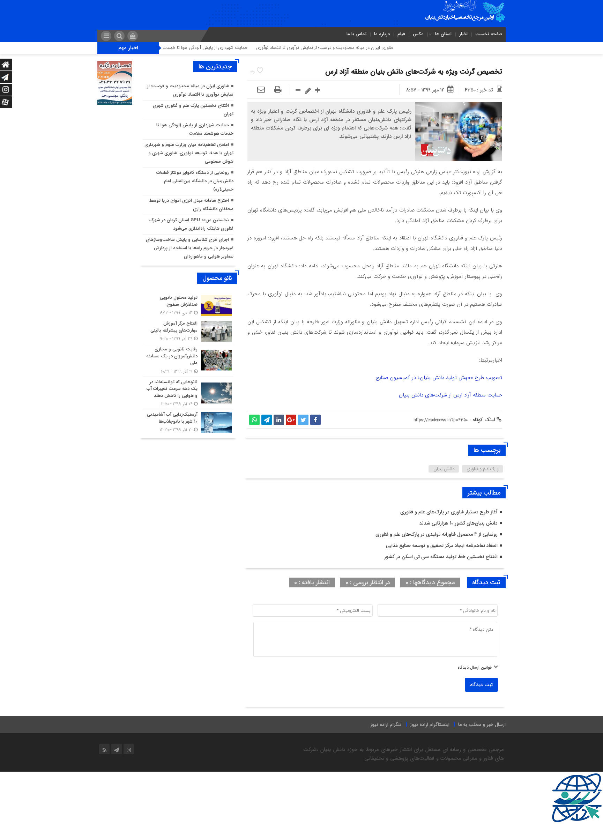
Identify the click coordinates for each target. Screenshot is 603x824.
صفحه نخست (488, 34)
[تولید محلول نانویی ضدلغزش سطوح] (188, 305)
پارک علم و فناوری (482, 469)
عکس (418, 34)
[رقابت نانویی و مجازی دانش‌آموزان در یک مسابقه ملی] (188, 360)
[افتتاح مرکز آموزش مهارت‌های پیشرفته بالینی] (188, 331)
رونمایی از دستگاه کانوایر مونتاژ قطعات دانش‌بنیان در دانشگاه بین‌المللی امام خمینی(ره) (194, 181)
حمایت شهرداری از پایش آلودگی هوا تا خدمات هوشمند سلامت (214, 47)
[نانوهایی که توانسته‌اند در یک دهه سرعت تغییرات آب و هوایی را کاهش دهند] (188, 393)
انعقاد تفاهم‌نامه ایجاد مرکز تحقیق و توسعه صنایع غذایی (442, 545)
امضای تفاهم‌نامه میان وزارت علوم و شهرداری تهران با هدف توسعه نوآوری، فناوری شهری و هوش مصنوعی (188, 153)
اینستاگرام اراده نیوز (429, 724)
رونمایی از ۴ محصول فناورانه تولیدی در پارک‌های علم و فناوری (436, 534)
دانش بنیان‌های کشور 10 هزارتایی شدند (458, 523)
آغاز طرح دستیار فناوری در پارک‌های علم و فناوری (449, 512)
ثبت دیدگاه (481, 685)
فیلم (401, 34)
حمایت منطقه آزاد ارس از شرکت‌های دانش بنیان (450, 395)
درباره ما (382, 34)
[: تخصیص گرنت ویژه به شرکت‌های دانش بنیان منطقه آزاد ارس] (261, 90)
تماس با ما (356, 34)
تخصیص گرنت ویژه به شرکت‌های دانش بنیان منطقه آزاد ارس (413, 71)
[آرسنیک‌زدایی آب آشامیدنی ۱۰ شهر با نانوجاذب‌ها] (188, 421)
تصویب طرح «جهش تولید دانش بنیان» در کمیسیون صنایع (439, 377)
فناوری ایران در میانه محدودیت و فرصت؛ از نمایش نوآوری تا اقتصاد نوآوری (349, 47)
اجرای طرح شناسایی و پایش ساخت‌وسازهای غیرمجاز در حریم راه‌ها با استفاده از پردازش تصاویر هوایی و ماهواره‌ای (189, 248)
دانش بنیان (443, 469)
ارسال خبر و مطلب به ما (482, 724)
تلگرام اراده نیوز (385, 724)
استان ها (443, 34)
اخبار (463, 34)
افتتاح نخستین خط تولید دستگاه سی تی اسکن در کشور (441, 557)
